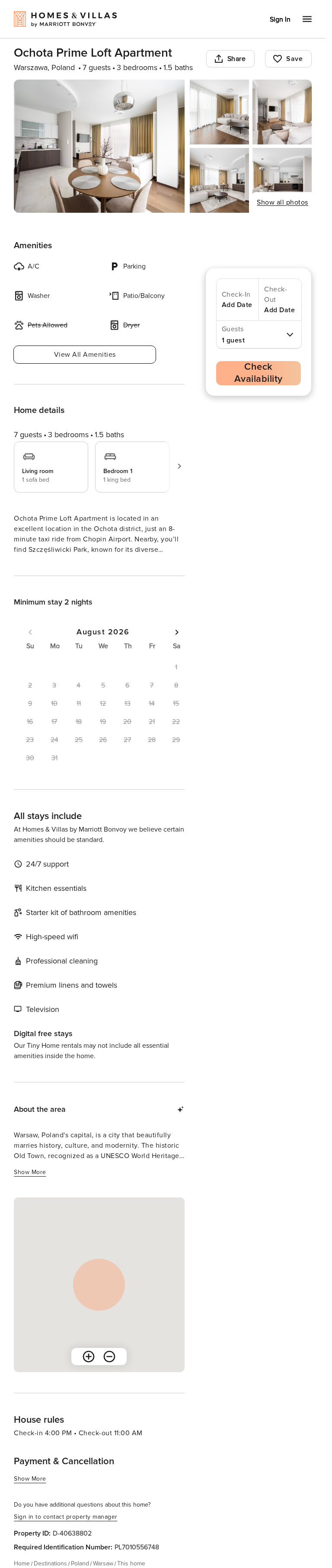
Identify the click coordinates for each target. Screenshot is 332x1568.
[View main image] (99, 146)
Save (294, 58)
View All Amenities (85, 354)
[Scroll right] (179, 466)
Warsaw (103, 1563)
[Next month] (177, 632)
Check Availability (258, 373)
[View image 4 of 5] (219, 180)
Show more (30, 1172)
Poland (80, 1563)
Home (22, 1563)
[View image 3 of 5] (282, 112)
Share (236, 58)
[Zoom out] (109, 1356)
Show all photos (282, 202)
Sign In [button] (280, 19)
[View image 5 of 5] (282, 180)
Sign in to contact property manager (66, 1516)
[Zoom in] (89, 1356)
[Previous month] (30, 632)
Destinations (50, 1563)
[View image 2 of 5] (219, 112)
